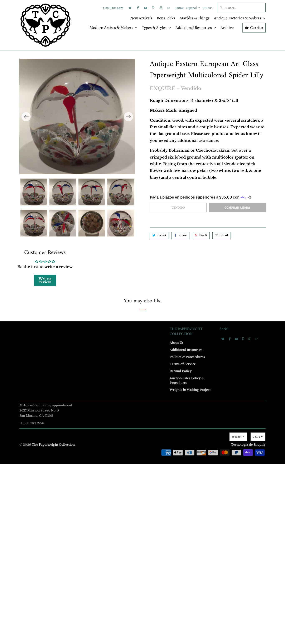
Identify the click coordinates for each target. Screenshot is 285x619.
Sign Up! (142, 390)
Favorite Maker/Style (96, 344)
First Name (90, 272)
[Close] (203, 219)
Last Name (89, 296)
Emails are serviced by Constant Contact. (117, 378)
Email (86, 248)
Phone (87, 320)
